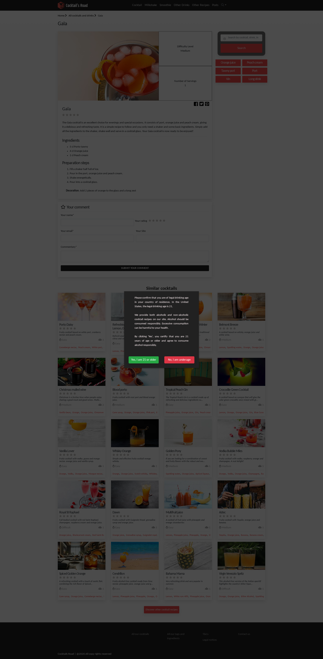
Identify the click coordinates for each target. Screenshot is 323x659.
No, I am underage (179, 359)
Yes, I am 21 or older (143, 359)
